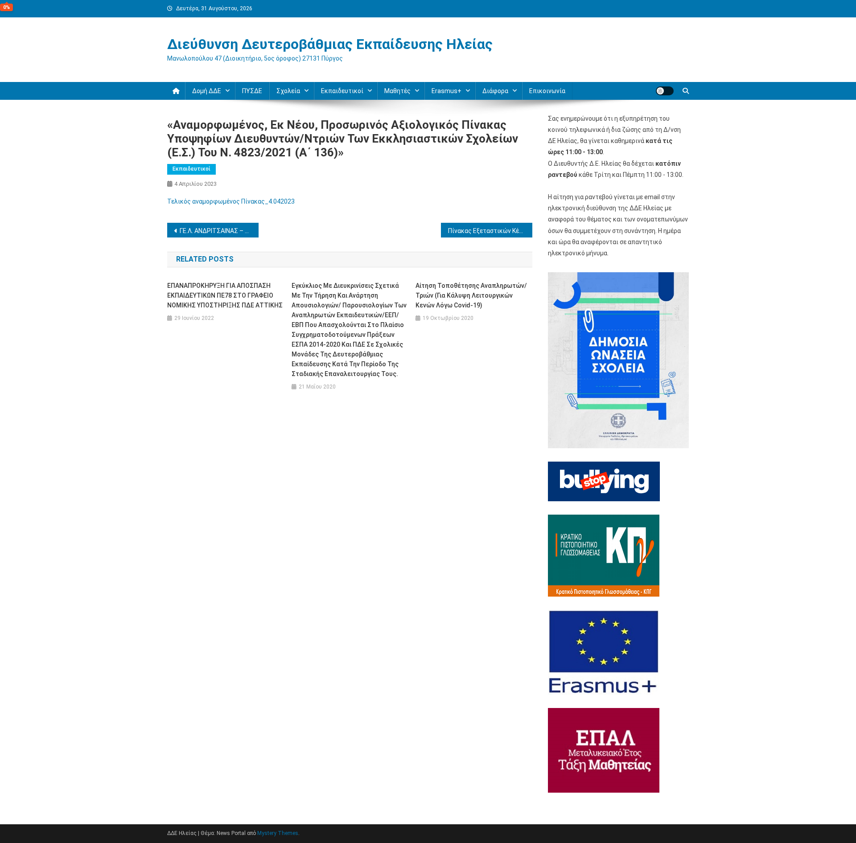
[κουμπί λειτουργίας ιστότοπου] (665, 90)
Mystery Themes (277, 833)
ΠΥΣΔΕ (252, 90)
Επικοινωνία (547, 90)
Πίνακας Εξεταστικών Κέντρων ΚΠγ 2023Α (490, 230)
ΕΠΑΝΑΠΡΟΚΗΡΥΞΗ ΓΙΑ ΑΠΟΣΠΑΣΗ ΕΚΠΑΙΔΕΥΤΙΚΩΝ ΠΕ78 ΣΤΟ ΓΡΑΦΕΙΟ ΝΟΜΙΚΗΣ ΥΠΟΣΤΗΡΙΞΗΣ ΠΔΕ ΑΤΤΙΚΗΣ (225, 295)
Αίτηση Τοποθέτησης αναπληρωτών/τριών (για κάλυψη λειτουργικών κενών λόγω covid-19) (471, 295)
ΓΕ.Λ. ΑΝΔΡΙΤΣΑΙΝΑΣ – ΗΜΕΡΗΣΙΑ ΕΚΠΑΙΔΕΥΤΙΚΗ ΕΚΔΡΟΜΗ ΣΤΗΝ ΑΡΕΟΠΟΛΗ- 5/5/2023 (219, 230)
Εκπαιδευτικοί (191, 169)
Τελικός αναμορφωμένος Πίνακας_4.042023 (231, 201)
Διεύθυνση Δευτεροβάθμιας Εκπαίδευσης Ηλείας (330, 44)
